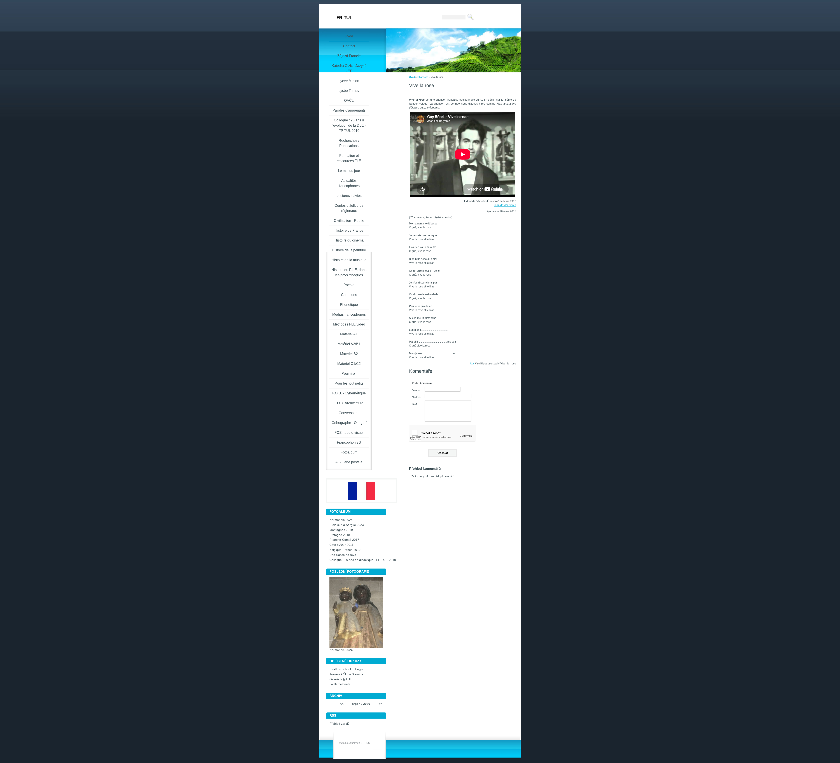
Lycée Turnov (349, 91)
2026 (366, 703)
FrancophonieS (349, 442)
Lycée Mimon (349, 81)
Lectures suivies (349, 196)
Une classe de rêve (342, 554)
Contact (349, 46)
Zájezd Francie (349, 56)
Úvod (412, 77)
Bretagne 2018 (339, 535)
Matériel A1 (349, 334)
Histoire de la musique (349, 260)
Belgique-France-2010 (344, 549)
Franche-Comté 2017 (344, 539)
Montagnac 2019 (341, 530)
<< (341, 703)
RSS (367, 743)
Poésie (348, 285)
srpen (356, 703)
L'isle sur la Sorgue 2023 (346, 525)
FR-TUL (344, 17)
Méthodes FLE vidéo (349, 324)
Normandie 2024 (341, 520)
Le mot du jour (349, 171)
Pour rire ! (349, 373)
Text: (414, 404)
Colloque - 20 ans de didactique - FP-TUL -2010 (362, 560)
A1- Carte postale (348, 462)
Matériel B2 (349, 354)
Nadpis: (416, 397)
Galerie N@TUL (340, 679)
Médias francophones (349, 314)
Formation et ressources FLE (349, 158)
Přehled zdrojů (339, 723)
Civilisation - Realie (349, 220)
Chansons (422, 77)
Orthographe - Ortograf (349, 423)
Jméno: (416, 390)
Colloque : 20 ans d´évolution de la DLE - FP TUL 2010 (349, 125)
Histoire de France (349, 230)
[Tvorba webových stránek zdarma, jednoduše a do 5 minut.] (362, 743)
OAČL (349, 100)
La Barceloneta (339, 684)
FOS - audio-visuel (349, 432)
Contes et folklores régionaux (348, 208)
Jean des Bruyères (505, 205)
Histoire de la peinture (349, 250)
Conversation (349, 413)
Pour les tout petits (349, 383)
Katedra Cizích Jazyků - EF (349, 68)
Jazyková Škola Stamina (346, 674)
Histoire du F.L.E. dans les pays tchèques (348, 272)
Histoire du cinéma (349, 240)
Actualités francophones (349, 183)
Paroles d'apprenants (349, 110)
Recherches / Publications (349, 143)
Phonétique (349, 304)
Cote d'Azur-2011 (341, 544)
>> (380, 703)
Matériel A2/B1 (349, 344)
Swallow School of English (347, 669)
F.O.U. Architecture (348, 403)
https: (472, 363)
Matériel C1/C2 (349, 364)
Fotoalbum (349, 452)
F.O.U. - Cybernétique (349, 393)
